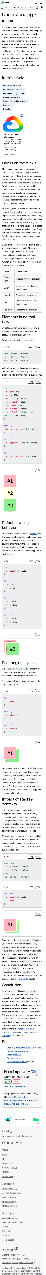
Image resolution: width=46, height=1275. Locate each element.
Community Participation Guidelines (17, 1262)
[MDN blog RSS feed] (21, 1142)
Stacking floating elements (18, 1051)
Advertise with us (9, 1168)
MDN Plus (6, 1172)
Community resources (11, 1193)
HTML (23, 34)
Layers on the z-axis (12, 85)
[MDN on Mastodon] (16, 1142)
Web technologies (10, 1218)
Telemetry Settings (10, 1258)
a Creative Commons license (28, 1274)
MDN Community (9, 1188)
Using (14, 1054)
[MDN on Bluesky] (7, 1142)
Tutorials (6, 1231)
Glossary (6, 1235)
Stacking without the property (24, 1048)
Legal (25, 1258)
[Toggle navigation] (41, 3)
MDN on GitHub (9, 1206)
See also (7, 109)
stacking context (18, 68)
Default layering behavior (14, 93)
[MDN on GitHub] (3, 1142)
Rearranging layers (11, 97)
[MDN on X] (12, 1142)
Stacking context (22, 979)
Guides (5, 1226)
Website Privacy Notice (12, 1255)
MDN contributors (20, 1097)
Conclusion (8, 105)
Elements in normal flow (14, 89)
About (4, 1154)
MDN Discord (8, 1201)
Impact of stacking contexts (15, 101)
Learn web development (12, 1222)
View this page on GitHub (15, 1100)
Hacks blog (7, 1240)
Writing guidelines (9, 1197)
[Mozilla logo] (10, 1249)
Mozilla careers (9, 1163)
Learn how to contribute (14, 1086)
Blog (4, 1159)
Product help (7, 1176)
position (33, 533)
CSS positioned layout (17, 1061)
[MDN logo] (7, 1131)
